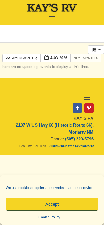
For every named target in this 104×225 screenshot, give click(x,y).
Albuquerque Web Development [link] (71, 145)
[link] (52, 11)
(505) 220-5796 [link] (79, 138)
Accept (52, 204)
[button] (52, 17)
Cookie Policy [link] (49, 217)
